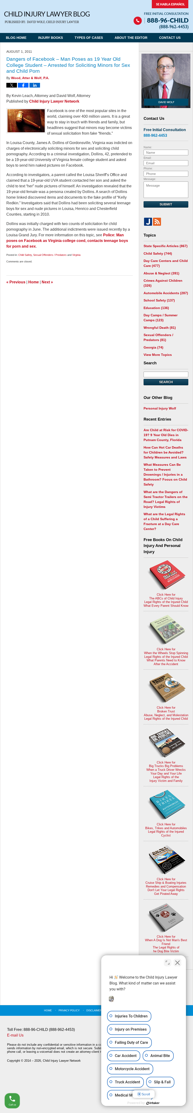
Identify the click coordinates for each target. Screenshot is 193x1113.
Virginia (76, 254)
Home (33, 282)
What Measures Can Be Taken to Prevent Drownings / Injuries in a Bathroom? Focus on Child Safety (165, 474)
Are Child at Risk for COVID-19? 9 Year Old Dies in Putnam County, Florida (166, 435)
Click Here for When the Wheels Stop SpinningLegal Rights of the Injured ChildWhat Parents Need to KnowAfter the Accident (166, 656)
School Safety (159, 300)
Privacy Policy (69, 1010)
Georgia (153, 347)
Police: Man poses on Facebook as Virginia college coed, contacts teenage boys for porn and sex (67, 240)
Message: (150, 179)
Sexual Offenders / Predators (50, 254)
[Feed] (157, 222)
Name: (148, 147)
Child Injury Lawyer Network (54, 101)
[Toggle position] (167, 962)
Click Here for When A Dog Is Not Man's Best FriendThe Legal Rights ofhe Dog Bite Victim (166, 944)
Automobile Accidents (166, 293)
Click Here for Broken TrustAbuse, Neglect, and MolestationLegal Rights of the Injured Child (166, 713)
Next (47, 282)
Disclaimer (94, 1010)
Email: (148, 158)
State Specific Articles (166, 246)
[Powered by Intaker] (153, 1103)
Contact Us (170, 38)
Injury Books (50, 38)
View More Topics (158, 355)
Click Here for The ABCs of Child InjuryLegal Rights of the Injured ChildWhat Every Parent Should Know (166, 600)
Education (156, 308)
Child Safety (25, 254)
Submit (166, 204)
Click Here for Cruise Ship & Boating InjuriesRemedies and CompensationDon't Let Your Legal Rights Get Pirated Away (165, 886)
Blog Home (16, 38)
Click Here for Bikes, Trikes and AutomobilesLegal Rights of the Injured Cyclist (166, 830)
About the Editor (131, 38)
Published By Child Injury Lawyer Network (161, 14)
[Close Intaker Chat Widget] (177, 962)
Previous (15, 282)
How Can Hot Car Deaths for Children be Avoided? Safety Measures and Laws (165, 452)
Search (166, 382)
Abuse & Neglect (161, 273)
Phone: (148, 168)
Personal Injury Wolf (160, 408)
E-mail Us (15, 1035)
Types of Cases (89, 38)
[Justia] (148, 222)
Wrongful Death (160, 327)
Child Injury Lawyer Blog (47, 18)
